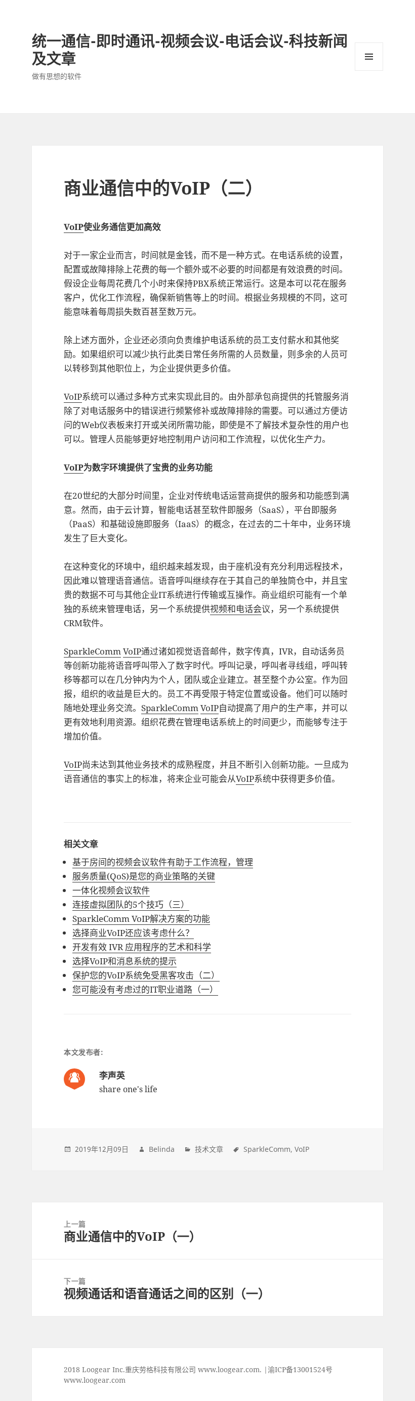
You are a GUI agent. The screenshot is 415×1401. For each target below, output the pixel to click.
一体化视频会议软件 (111, 890)
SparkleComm (92, 651)
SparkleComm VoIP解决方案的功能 (141, 918)
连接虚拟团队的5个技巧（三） (130, 904)
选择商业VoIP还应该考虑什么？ (133, 933)
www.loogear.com (95, 1380)
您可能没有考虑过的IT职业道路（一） (145, 989)
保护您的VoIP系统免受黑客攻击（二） (146, 975)
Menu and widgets (369, 70)
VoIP (74, 226)
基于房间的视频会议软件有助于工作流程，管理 (162, 862)
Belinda (162, 1149)
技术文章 (209, 1149)
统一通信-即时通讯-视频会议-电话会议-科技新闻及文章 (190, 49)
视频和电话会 (236, 609)
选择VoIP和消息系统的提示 (124, 961)
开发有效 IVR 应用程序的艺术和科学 (141, 947)
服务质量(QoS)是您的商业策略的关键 (143, 876)
